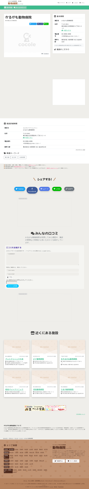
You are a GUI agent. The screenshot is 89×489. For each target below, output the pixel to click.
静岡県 (26, 455)
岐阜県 (21, 455)
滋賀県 (16, 460)
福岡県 (15, 472)
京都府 (21, 460)
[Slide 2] (27, 52)
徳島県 (11, 467)
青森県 (41, 449)
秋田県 (26, 449)
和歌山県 (41, 460)
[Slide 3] (30, 52)
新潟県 (36, 455)
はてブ (45, 189)
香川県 (16, 467)
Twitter (21, 189)
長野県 (11, 455)
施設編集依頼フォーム (19, 166)
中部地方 (6, 456)
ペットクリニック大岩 (14, 359)
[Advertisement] (68, 66)
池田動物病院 (38, 389)
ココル (51, 486)
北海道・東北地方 (9, 449)
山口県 (31, 464)
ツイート (33, 23)
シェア (41, 23)
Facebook (32, 191)
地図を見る (67, 30)
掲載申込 (60, 461)
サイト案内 (73, 461)
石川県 (11, 457)
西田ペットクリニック (14, 389)
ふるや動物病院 (67, 389)
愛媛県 (21, 467)
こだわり (75, 2)
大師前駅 (22, 157)
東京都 (7, 157)
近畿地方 (6, 460)
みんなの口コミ (21, 7)
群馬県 (42, 452)
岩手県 (46, 449)
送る (46, 23)
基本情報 (9, 7)
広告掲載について (80, 414)
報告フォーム (32, 165)
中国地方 (6, 464)
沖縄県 (45, 470)
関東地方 (6, 452)
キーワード (62, 2)
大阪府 (26, 460)
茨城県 (26, 452)
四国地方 (6, 467)
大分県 (29, 470)
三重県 (11, 460)
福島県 (36, 449)
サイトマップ (49, 480)
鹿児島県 (40, 470)
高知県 (26, 467)
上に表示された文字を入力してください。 (20, 280)
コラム (82, 2)
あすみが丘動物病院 (69, 359)
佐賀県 (15, 470)
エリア (69, 2)
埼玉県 (11, 452)
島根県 (16, 464)
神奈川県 (31, 452)
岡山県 (21, 464)
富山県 (45, 455)
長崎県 (20, 470)
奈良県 (36, 460)
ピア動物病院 (38, 359)
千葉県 (16, 452)
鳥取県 (11, 464)
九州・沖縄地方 (7, 470)
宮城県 (21, 449)
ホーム (25, 480)
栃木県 (37, 452)
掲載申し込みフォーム (52, 168)
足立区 (14, 157)
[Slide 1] (24, 52)
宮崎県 (34, 470)
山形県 (31, 449)
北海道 (16, 449)
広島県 (26, 464)
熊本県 (24, 470)
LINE (57, 189)
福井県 (16, 455)
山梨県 (41, 455)
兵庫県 (31, 460)
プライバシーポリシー (59, 480)
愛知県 (31, 455)
